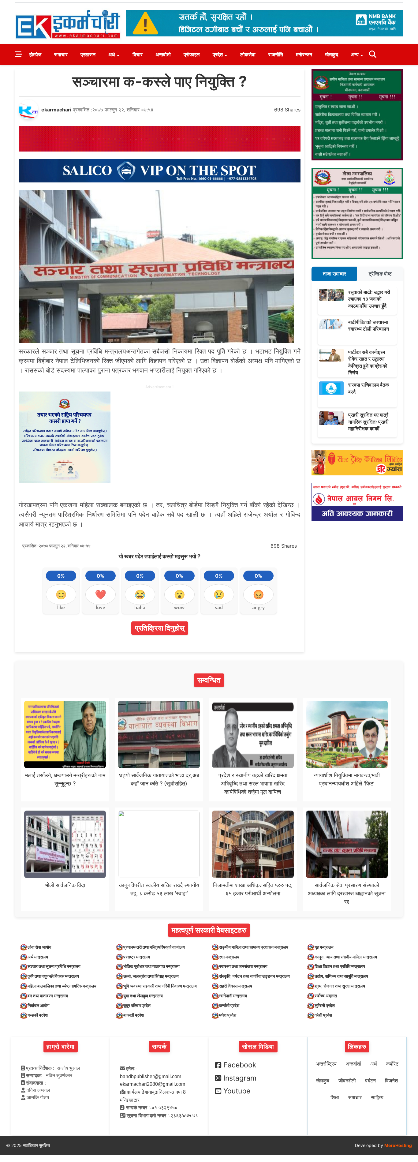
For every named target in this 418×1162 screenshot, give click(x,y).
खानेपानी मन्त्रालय (233, 995)
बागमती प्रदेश (133, 1015)
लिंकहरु (357, 1046)
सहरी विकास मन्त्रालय (235, 985)
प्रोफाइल (192, 54)
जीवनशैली (347, 1080)
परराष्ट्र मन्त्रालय (136, 956)
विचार (137, 54)
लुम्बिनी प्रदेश (325, 1005)
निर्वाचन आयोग (38, 1005)
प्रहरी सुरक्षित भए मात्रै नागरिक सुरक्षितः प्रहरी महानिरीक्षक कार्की (368, 422)
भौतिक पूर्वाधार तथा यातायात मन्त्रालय (151, 966)
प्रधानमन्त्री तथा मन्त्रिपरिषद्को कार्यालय (154, 947)
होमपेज (35, 54)
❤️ (100, 594)
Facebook (239, 1065)
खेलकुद (331, 54)
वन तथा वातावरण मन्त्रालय (48, 995)
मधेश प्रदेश (227, 1015)
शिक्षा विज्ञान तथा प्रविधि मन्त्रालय (340, 966)
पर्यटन (370, 1080)
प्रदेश (218, 54)
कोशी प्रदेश (323, 1015)
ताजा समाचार (334, 274)
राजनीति (275, 54)
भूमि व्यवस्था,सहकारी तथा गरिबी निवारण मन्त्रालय (160, 985)
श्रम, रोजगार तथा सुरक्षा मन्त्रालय (340, 985)
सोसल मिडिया (258, 1046)
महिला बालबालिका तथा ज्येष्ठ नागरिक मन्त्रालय (62, 985)
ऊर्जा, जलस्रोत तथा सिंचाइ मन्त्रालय (151, 976)
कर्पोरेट (392, 1063)
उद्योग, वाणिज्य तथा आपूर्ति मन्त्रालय (341, 976)
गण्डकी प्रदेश (38, 1015)
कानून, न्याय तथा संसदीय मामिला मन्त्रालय (346, 956)
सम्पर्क (159, 1046)
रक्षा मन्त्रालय (229, 956)
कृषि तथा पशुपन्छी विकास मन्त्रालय (53, 976)
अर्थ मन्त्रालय (38, 956)
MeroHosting (398, 1145)
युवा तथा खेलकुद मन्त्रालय (143, 995)
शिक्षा (334, 1097)
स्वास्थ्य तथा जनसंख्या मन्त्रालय (243, 966)
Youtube (236, 1091)
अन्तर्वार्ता (163, 54)
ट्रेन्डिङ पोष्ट (380, 274)
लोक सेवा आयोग (39, 947)
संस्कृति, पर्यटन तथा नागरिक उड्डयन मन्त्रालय (254, 976)
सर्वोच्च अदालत (326, 995)
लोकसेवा (248, 54)
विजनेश (391, 1080)
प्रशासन (87, 54)
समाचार (61, 54)
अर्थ (111, 54)
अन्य (355, 54)
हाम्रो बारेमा (60, 1046)
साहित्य (377, 1097)
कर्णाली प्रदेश (229, 1005)
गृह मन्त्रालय (324, 947)
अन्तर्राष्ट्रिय (326, 1063)
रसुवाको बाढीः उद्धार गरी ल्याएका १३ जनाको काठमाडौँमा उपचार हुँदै (369, 299)
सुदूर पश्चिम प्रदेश (137, 1005)
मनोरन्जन (304, 54)
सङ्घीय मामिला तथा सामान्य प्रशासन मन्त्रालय (253, 947)
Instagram (239, 1078)
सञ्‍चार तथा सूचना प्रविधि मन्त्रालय (54, 966)
